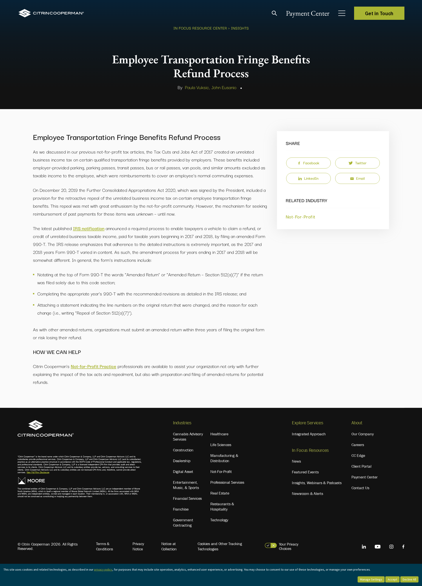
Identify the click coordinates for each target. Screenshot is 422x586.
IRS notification (88, 228)
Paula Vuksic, (197, 87)
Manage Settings (371, 579)
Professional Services (227, 482)
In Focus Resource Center (200, 28)
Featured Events (305, 472)
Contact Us (360, 488)
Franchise (181, 509)
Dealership (181, 461)
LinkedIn (311, 178)
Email (360, 178)
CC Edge (358, 455)
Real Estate (219, 493)
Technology (219, 520)
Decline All (409, 579)
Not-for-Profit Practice (93, 366)
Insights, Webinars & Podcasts (316, 483)
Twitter (360, 163)
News (296, 461)
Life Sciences (220, 445)
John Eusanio (223, 87)
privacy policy (103, 569)
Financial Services (187, 498)
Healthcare (219, 434)
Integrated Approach (309, 434)
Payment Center (307, 13)
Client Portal (361, 466)
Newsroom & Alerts (307, 493)
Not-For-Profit (300, 216)
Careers (357, 445)
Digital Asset (183, 471)
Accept (392, 579)
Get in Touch (379, 13)
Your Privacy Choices (288, 546)
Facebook (311, 163)
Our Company (362, 434)
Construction (183, 450)
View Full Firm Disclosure (38, 472)
